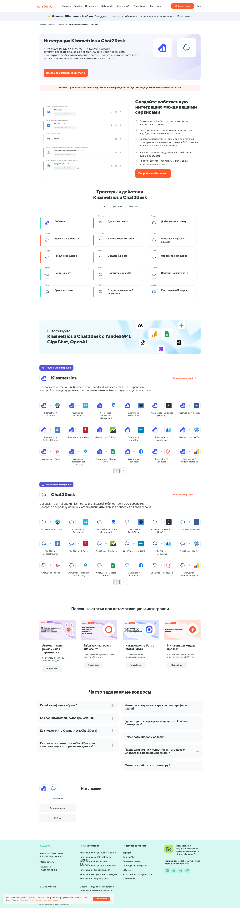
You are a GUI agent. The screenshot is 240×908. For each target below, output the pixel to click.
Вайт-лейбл (107, 6)
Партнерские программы (135, 865)
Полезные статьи (131, 861)
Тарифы (78, 6)
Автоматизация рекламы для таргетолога (52, 649)
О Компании (129, 878)
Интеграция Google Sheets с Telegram (99, 874)
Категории (155, 6)
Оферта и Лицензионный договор (97, 886)
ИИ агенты (128, 870)
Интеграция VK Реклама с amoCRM (98, 865)
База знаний (123, 6)
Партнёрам (139, 6)
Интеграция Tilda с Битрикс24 (95, 870)
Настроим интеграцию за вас (137, 874)
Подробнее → (184, 16)
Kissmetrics (62, 24)
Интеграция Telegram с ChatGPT (96, 878)
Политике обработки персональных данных (39, 900)
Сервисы (66, 6)
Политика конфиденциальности (96, 890)
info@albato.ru (46, 862)
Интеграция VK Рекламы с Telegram (98, 852)
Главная (42, 24)
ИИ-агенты (90, 6)
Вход (199, 6)
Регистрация (184, 6)
